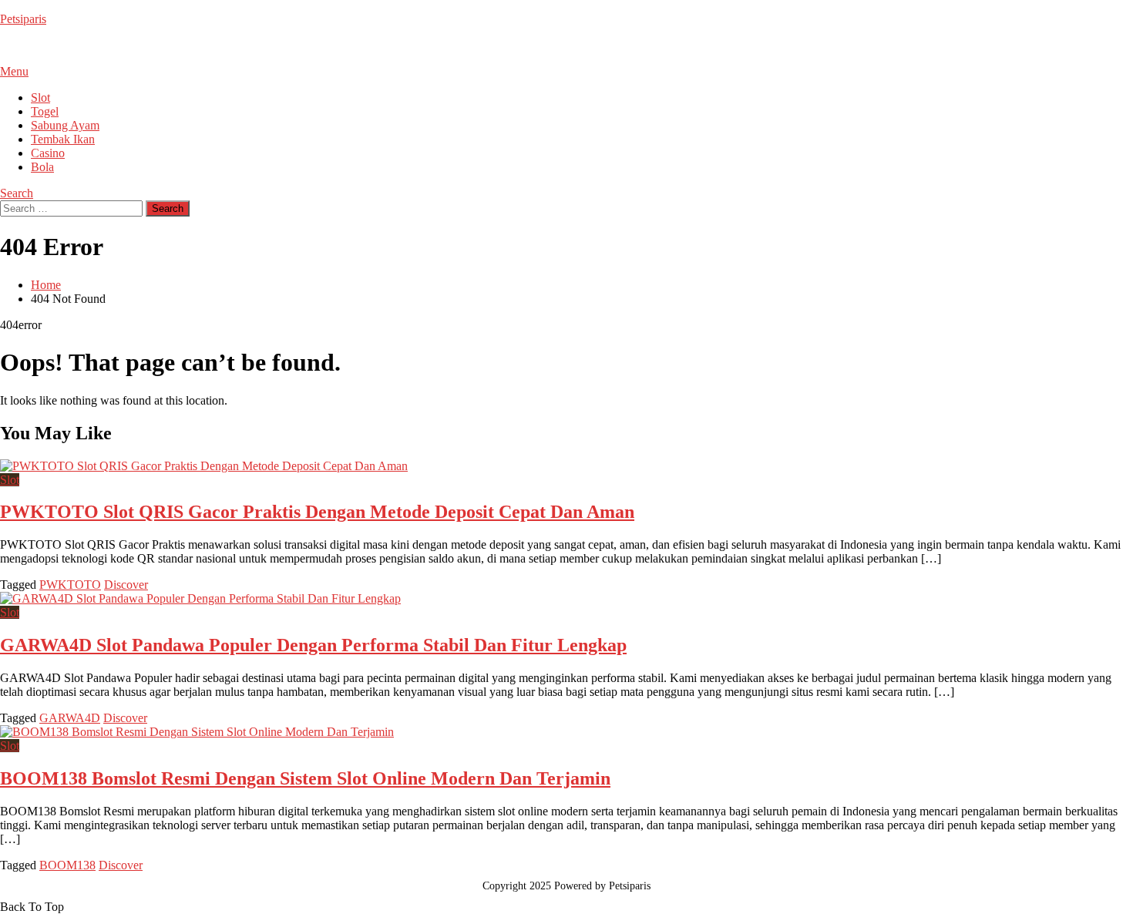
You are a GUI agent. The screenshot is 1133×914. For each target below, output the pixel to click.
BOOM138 (67, 865)
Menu (14, 71)
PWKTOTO (70, 584)
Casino (48, 153)
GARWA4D (69, 717)
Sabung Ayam (65, 125)
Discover (126, 584)
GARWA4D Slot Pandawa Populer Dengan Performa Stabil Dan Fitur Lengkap (313, 645)
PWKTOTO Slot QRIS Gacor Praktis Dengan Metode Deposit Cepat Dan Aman (317, 512)
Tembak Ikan (63, 139)
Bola (42, 166)
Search (16, 193)
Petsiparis (23, 18)
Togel (45, 111)
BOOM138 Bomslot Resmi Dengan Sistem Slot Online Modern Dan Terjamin (305, 778)
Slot (40, 97)
